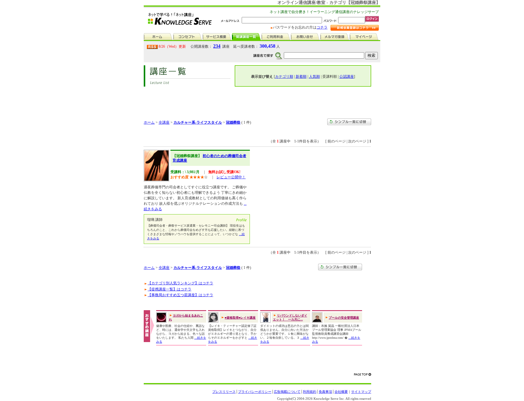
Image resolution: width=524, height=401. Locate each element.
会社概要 (341, 391)
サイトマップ (361, 391)
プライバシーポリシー (254, 391)
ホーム (149, 122)
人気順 (314, 76)
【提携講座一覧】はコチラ (169, 289)
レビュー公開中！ (231, 177)
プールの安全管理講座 (344, 317)
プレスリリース (224, 391)
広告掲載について (287, 391)
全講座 (164, 122)
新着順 (301, 76)
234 (216, 46)
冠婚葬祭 (233, 122)
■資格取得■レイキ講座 (240, 317)
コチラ (322, 27)
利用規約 (309, 391)
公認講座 (346, 76)
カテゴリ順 (284, 76)
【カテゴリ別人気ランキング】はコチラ (180, 283)
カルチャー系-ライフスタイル (197, 122)
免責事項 (325, 391)
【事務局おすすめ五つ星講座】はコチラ (180, 295)
